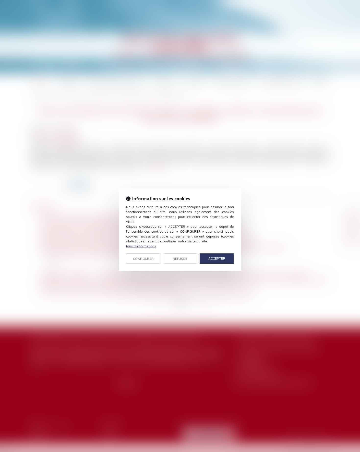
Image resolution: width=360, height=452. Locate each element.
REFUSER (180, 258)
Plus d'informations (141, 246)
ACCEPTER (216, 258)
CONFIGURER (143, 258)
